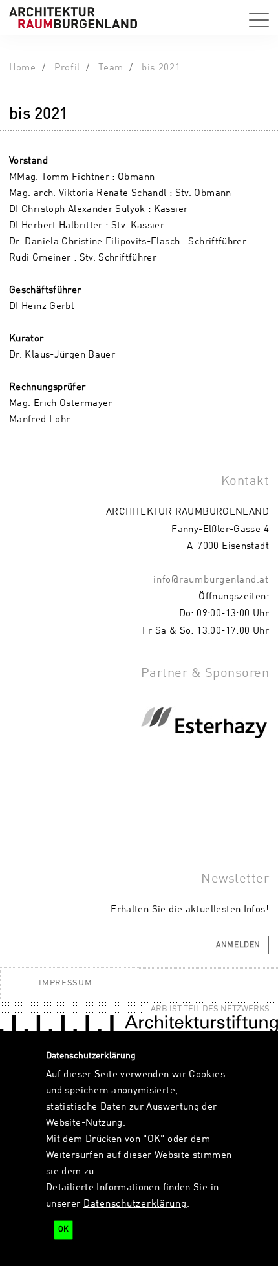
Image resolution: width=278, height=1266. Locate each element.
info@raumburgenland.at (211, 580)
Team (110, 67)
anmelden (238, 945)
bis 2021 (161, 67)
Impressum (65, 983)
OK (63, 1230)
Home (22, 67)
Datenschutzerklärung (135, 1203)
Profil (67, 67)
